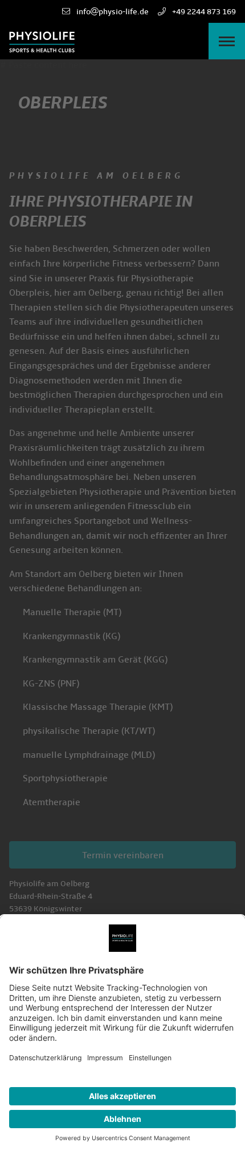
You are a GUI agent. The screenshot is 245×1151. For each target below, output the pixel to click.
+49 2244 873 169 (203, 12)
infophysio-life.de (112, 12)
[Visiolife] (42, 41)
